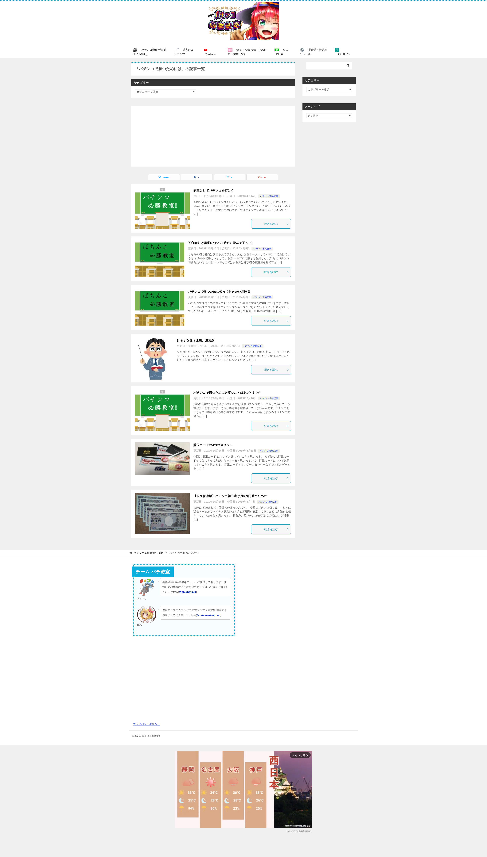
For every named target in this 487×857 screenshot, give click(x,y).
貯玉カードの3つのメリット (213, 445)
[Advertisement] (213, 136)
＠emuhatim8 (187, 591)
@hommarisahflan (208, 615)
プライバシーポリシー (146, 724)
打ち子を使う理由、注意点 (195, 340)
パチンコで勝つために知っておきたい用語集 (219, 291)
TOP (148, 553)
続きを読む (271, 223)
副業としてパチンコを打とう (213, 190)
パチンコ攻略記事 (269, 196)
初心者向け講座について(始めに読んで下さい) (220, 242)
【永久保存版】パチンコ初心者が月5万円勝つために (230, 496)
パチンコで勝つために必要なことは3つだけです (227, 392)
